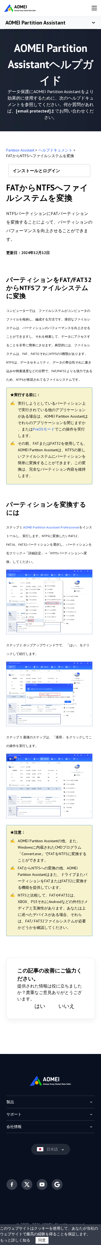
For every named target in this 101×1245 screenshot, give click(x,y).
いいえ (66, 1006)
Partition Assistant (20, 150)
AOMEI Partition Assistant (35, 23)
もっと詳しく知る (15, 1240)
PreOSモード (44, 429)
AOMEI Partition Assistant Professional (51, 527)
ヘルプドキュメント (55, 150)
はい (39, 1006)
